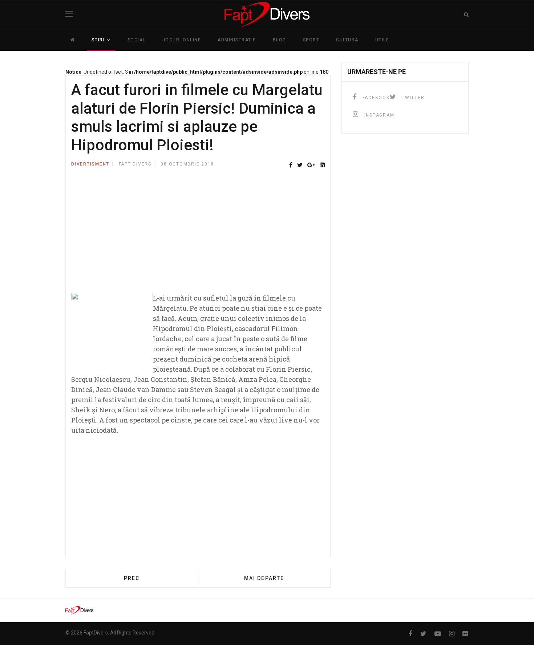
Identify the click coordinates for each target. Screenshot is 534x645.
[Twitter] (300, 165)
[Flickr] (465, 633)
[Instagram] (451, 633)
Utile (382, 39)
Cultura (347, 39)
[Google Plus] (311, 165)
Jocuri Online (181, 39)
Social (137, 39)
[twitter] (423, 633)
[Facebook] (290, 165)
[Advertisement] (198, 235)
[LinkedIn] (322, 165)
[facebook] (410, 633)
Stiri (98, 39)
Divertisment (90, 164)
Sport (311, 39)
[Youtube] (437, 633)
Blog (279, 39)
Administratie (237, 39)
